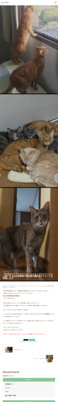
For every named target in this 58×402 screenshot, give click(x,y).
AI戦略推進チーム (9, 384)
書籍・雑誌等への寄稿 (10, 395)
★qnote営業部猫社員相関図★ (11, 296)
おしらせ (7, 388)
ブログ (6, 391)
